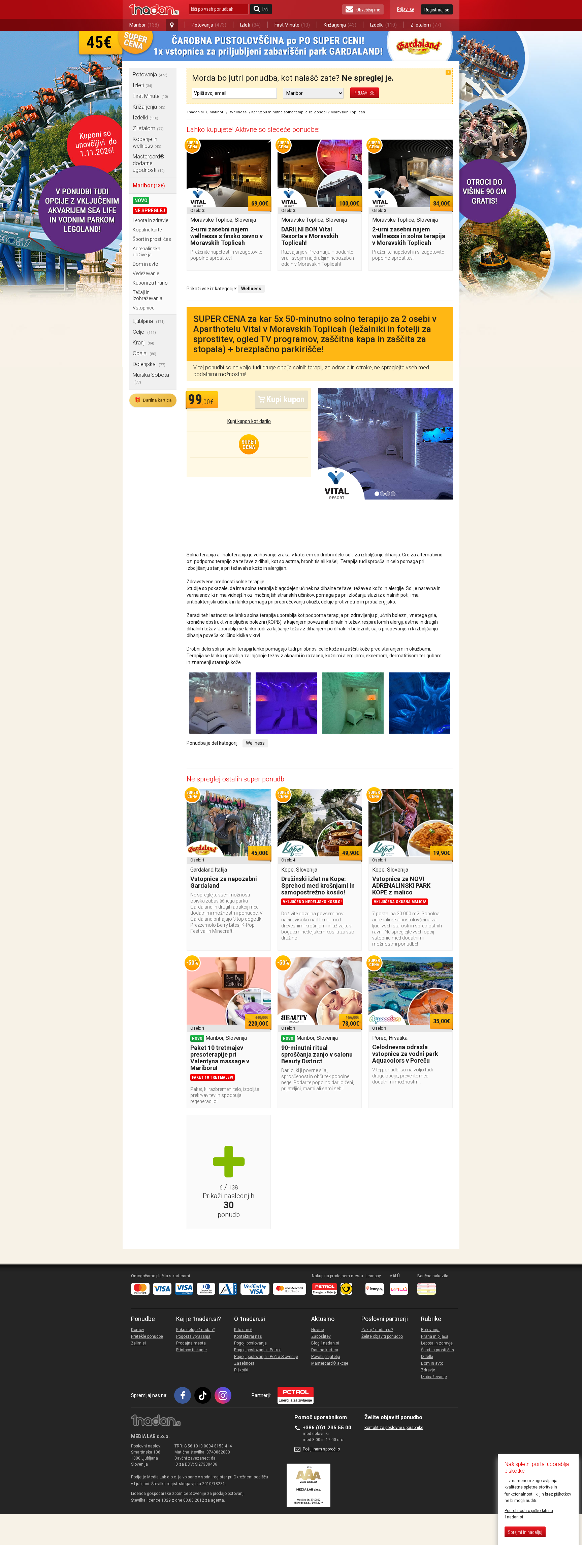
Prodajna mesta (191, 1343)
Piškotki (241, 1370)
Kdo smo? (243, 1329)
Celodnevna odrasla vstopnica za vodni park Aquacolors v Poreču (405, 1053)
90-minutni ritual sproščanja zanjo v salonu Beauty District (317, 1054)
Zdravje (428, 1370)
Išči (265, 9)
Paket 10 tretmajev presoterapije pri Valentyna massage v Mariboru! (219, 1057)
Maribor (144, 25)
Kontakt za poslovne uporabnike (393, 1427)
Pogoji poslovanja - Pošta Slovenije (266, 1356)
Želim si (138, 1343)
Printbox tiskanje (191, 1350)
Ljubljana (149, 321)
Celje (144, 332)
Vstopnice (143, 307)
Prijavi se (405, 9)
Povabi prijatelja (325, 1356)
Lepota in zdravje (150, 220)
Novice (317, 1329)
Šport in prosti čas (152, 239)
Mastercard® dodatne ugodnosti (149, 163)
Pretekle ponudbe (147, 1336)
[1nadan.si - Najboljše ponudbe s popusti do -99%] (154, 9)
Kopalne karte (147, 229)
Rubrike (431, 1319)
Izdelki (383, 25)
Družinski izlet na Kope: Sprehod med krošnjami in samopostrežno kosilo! (318, 885)
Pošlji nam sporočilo (321, 1449)
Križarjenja (340, 25)
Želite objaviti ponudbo (382, 1336)
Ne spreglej (149, 210)
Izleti (250, 25)
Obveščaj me (368, 9)
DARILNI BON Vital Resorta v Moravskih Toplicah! (309, 236)
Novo (141, 200)
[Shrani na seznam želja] (262, 148)
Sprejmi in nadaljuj (525, 1532)
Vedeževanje (146, 273)
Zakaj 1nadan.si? (377, 1329)
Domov (137, 1329)
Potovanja (209, 25)
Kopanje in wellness (147, 142)
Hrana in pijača (434, 1336)
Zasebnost (244, 1363)
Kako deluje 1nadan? (195, 1329)
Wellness (255, 743)
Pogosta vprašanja (193, 1336)
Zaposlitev (321, 1336)
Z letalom (426, 25)
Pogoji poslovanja (250, 1343)
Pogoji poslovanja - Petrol (257, 1350)
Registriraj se (436, 9)
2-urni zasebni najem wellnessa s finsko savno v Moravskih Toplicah (226, 236)
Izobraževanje (434, 1376)
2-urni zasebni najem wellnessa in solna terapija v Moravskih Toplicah (408, 236)
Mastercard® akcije (329, 1363)
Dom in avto (145, 264)
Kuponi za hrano (150, 283)
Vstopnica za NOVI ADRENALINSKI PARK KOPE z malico (401, 885)
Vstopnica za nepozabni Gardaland (223, 882)
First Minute (292, 25)
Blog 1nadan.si (325, 1343)
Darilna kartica (152, 400)
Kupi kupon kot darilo (249, 421)
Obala (144, 353)
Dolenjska (149, 364)
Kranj (143, 342)
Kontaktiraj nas (248, 1336)
